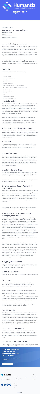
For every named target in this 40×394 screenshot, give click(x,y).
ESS (14, 387)
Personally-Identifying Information (11, 78)
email (28, 345)
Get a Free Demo (7, 364)
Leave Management (18, 381)
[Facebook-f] (2, 385)
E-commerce (7, 94)
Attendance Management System (18, 378)
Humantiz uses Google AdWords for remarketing (14, 85)
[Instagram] (7, 385)
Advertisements (7, 81)
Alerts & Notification (18, 380)
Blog (27, 377)
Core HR (15, 383)
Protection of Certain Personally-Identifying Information (15, 87)
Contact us (28, 379)
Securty (6, 80)
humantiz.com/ (6, 46)
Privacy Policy (35, 377)
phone (32, 345)
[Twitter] (5, 385)
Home (16, 13)
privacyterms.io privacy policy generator (24, 344)
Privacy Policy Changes (9, 96)
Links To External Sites (8, 83)
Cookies (5, 92)
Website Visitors (7, 76)
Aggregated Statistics (8, 89)
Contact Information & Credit (10, 98)
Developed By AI (20, 392)
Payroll (15, 385)
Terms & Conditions (34, 379)
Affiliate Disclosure (8, 91)
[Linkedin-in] (10, 385)
